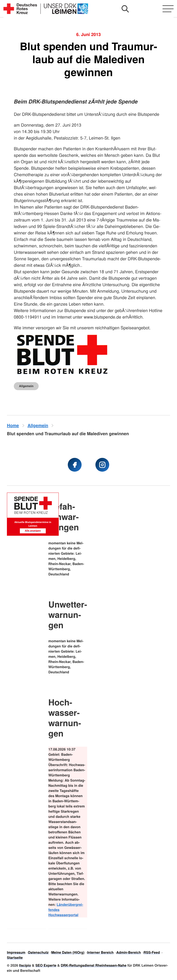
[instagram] (102, 465)
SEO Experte (45, 965)
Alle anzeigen (33, 530)
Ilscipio (25, 965)
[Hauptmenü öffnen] (168, 8)
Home (13, 425)
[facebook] (75, 465)
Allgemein (26, 386)
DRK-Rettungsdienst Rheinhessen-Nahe (93, 965)
